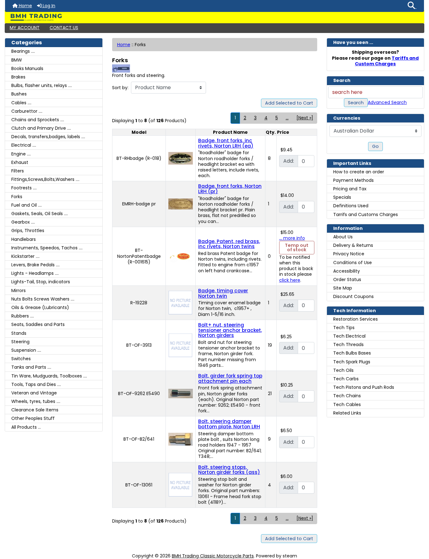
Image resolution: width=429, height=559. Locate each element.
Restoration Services (355, 319)
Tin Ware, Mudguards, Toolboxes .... (49, 376)
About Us (343, 237)
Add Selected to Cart (289, 103)
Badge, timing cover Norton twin (223, 293)
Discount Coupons (353, 296)
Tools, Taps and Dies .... (36, 384)
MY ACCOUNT (25, 27)
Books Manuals (27, 68)
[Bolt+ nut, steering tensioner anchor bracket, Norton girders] (180, 345)
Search (356, 103)
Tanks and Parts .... (31, 367)
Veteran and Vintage (34, 393)
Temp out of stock (296, 247)
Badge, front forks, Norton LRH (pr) (230, 189)
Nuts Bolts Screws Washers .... (42, 299)
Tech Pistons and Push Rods (363, 387)
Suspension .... (26, 350)
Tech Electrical (349, 336)
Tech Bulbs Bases (352, 353)
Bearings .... (23, 51)
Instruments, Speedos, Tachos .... (47, 248)
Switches (21, 358)
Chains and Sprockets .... (37, 120)
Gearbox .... (23, 222)
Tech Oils (343, 370)
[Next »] (304, 118)
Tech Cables (347, 404)
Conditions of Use (352, 262)
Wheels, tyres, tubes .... (35, 401)
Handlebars (23, 239)
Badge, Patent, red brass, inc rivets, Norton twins (229, 244)
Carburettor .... (26, 111)
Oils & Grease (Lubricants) (40, 307)
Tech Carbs (346, 379)
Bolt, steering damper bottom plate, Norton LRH (229, 424)
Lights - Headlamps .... (35, 273)
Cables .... (21, 103)
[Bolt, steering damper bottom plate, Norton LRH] (180, 439)
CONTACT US (64, 27)
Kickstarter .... (25, 256)
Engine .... (21, 154)
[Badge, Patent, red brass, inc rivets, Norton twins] (180, 256)
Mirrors (18, 290)
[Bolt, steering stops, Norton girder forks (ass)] (180, 484)
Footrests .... (24, 188)
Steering (20, 342)
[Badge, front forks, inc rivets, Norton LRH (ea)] (180, 158)
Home (25, 6)
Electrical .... (23, 145)
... (287, 118)
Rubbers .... (22, 316)
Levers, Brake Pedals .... (35, 265)
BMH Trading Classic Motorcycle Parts (213, 556)
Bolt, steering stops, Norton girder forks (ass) (229, 470)
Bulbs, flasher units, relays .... (41, 85)
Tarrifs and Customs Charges (365, 214)
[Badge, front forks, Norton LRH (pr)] (180, 203)
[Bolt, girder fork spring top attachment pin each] (180, 393)
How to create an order (358, 172)
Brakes (18, 77)
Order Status (347, 279)
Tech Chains (347, 396)
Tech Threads (348, 344)
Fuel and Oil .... (26, 205)
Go (375, 146)
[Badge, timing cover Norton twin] (180, 302)
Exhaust (19, 162)
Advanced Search (387, 102)
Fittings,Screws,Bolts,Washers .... (45, 179)
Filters (17, 171)
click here (289, 280)
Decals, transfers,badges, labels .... (48, 136)
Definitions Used (350, 206)
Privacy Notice (348, 254)
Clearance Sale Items (34, 410)
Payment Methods (353, 180)
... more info (292, 238)
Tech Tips (344, 327)
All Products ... (26, 427)
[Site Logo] (214, 17)
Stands (18, 333)
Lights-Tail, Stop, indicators (40, 282)
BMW (16, 60)
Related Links (347, 413)
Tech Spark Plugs (351, 362)
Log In (48, 6)
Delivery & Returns (353, 245)
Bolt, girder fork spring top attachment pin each (230, 378)
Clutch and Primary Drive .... (41, 128)
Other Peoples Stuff (33, 418)
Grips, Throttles (27, 230)
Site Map (342, 288)
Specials (342, 197)
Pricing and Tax (350, 189)
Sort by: (120, 87)
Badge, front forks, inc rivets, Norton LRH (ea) (225, 143)
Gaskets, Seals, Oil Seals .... (39, 213)
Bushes (19, 94)
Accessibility (346, 271)
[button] (412, 6)
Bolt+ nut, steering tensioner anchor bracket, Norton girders (230, 330)
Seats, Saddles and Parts (38, 324)
